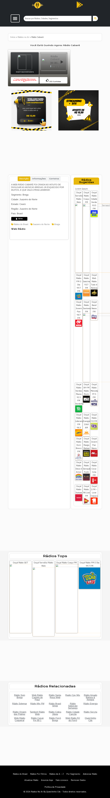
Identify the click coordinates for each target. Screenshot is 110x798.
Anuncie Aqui (47, 780)
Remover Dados (78, 780)
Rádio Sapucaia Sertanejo (73, 705)
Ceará (56, 66)
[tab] (24, 178)
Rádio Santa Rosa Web (55, 696)
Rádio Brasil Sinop (55, 704)
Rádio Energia (90, 703)
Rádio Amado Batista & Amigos (90, 697)
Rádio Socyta (90, 712)
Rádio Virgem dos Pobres (19, 713)
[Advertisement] (86, 68)
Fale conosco (62, 780)
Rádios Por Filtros (38, 774)
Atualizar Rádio (31, 780)
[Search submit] (95, 18)
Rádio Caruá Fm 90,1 (37, 719)
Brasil (58, 66)
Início (12, 37)
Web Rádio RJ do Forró (72, 719)
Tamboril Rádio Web (37, 713)
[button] (15, 18)
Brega (57, 224)
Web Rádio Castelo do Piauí (37, 697)
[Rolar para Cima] (103, 790)
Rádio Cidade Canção (72, 713)
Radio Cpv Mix (72, 695)
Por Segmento (73, 774)
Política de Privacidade (55, 787)
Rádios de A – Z (56, 774)
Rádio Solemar (19, 703)
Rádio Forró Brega (55, 719)
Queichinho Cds (90, 719)
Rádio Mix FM (37, 703)
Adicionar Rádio (90, 774)
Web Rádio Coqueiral (19, 719)
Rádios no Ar (23, 37)
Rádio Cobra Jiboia (55, 713)
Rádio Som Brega (19, 696)
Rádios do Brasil (21, 224)
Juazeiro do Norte (53, 66)
